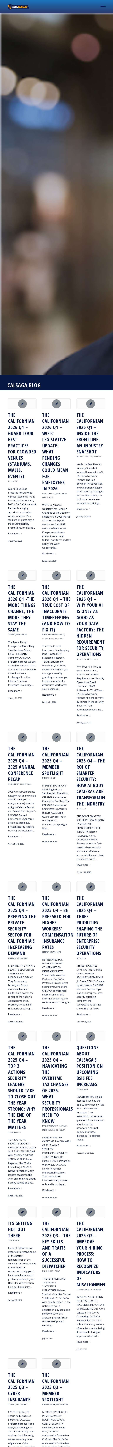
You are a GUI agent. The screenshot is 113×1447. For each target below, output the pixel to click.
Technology (13, 481)
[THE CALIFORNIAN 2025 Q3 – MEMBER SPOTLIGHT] (56, 1363)
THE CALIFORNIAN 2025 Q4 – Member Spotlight (55, 760)
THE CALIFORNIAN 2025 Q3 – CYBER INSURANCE (21, 1387)
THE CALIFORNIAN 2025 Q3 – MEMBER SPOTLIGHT (55, 1387)
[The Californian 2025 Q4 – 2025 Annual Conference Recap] (22, 737)
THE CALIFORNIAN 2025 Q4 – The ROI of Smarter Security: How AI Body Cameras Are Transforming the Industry (92, 776)
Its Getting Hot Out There (20, 1229)
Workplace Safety (21, 958)
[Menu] (102, 6)
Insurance (11, 634)
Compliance (46, 634)
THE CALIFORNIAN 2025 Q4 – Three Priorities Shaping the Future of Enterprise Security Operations (90, 925)
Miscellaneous (61, 493)
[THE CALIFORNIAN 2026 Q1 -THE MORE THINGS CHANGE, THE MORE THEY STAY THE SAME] (22, 575)
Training (11, 958)
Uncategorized (47, 497)
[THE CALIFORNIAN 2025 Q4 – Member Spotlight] (56, 737)
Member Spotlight (48, 778)
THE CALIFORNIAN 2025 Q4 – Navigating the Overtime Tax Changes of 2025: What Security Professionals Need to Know (57, 1084)
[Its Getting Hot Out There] (22, 1212)
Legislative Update (48, 493)
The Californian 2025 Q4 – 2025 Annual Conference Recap (21, 763)
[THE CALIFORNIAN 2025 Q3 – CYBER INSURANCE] (22, 1363)
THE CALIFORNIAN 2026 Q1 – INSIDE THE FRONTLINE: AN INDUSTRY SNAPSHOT (90, 433)
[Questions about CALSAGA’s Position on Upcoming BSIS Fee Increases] (91, 1036)
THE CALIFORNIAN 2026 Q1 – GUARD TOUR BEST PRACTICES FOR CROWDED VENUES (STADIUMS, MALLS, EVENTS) (22, 445)
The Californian (25, 784)
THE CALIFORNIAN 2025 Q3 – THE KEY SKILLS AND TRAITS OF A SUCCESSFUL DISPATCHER (56, 1244)
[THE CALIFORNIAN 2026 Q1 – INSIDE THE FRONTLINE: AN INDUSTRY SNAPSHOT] (91, 403)
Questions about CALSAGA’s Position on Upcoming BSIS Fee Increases (90, 1065)
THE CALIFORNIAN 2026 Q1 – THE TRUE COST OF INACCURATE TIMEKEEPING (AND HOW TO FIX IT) (56, 608)
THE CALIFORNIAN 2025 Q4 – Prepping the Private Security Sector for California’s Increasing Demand (22, 925)
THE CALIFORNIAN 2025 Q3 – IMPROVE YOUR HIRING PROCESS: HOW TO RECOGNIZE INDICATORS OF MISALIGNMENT (92, 1254)
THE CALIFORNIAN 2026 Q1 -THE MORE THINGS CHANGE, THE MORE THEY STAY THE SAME (21, 608)
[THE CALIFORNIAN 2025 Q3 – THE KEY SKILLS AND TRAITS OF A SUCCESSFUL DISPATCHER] (56, 1212)
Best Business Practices (84, 456)
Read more (14, 533)
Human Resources (58, 634)
